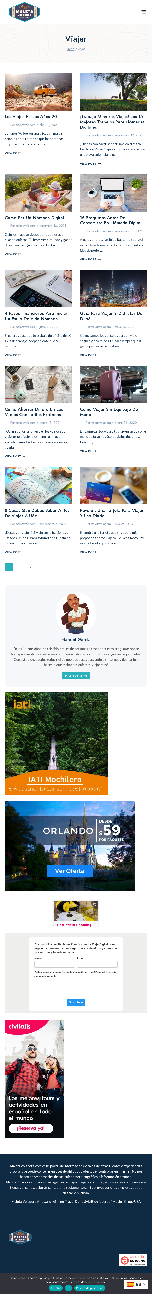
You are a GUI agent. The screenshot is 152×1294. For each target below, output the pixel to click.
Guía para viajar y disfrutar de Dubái (111, 316)
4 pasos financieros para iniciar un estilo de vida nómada (36, 316)
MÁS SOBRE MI (76, 675)
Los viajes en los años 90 (31, 116)
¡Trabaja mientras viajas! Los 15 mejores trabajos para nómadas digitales (112, 121)
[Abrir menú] (143, 12)
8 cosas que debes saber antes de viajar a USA (37, 513)
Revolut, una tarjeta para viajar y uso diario (112, 513)
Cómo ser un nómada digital (34, 217)
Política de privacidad (89, 1288)
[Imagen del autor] (7, 125)
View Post (15, 153)
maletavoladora (26, 125)
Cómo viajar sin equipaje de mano (109, 412)
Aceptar (56, 1288)
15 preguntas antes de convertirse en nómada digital (111, 220)
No (68, 1288)
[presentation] (38, 92)
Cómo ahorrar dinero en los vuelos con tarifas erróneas (34, 412)
